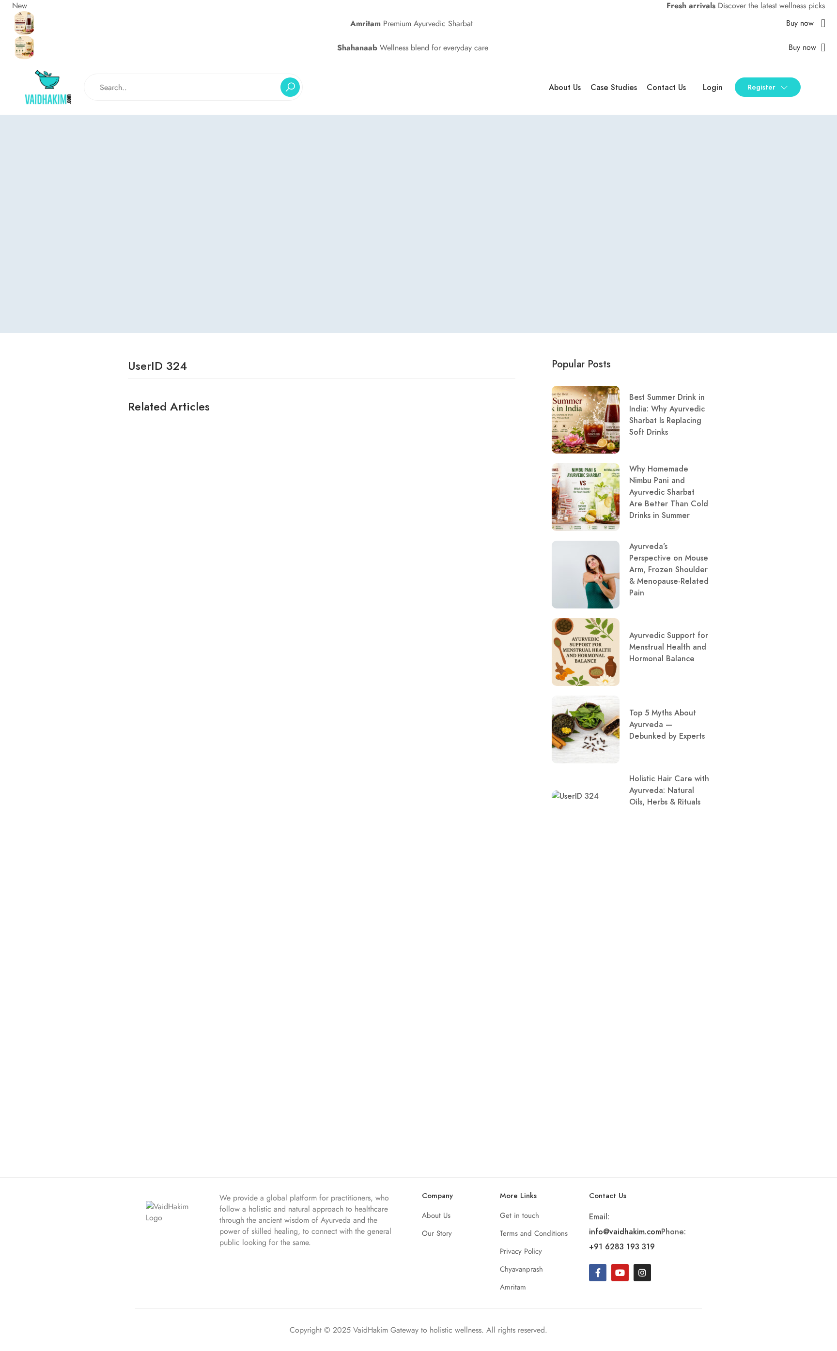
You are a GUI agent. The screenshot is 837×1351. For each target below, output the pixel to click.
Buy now (801, 23)
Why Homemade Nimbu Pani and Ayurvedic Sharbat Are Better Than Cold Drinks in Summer (668, 492)
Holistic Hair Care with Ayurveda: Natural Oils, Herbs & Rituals (669, 790)
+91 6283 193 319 (622, 1246)
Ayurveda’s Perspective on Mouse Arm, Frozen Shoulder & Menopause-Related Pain (669, 569)
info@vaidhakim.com (625, 1231)
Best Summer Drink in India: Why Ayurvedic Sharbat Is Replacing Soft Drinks (667, 415)
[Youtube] (620, 1272)
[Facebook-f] (597, 1272)
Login (713, 87)
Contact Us (666, 87)
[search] (290, 87)
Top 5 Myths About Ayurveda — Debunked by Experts (667, 724)
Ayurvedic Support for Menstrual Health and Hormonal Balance (668, 647)
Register (761, 87)
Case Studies (613, 87)
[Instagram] (642, 1272)
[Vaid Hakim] (48, 86)
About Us (565, 87)
